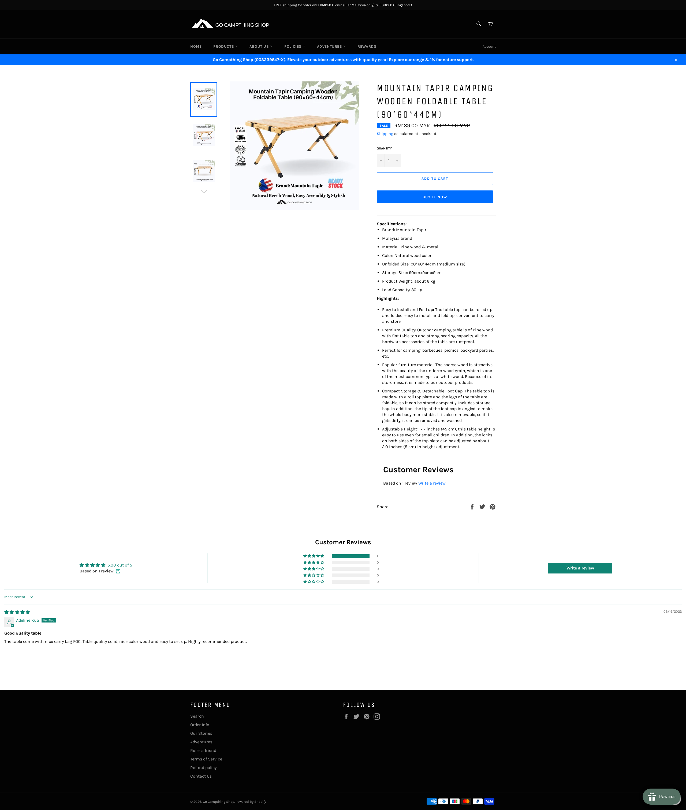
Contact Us (201, 776)
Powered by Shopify (251, 802)
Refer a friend (203, 750)
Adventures (330, 46)
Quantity (384, 148)
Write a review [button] (580, 568)
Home (196, 46)
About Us (259, 46)
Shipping (385, 133)
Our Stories (201, 733)
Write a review (432, 483)
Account (489, 46)
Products (224, 46)
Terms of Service (206, 759)
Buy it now (435, 197)
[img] (17, 612)
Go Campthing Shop (218, 802)
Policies (293, 46)
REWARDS (366, 46)
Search (197, 716)
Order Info (199, 724)
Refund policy (203, 767)
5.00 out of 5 (119, 565)
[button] (314, 556)
